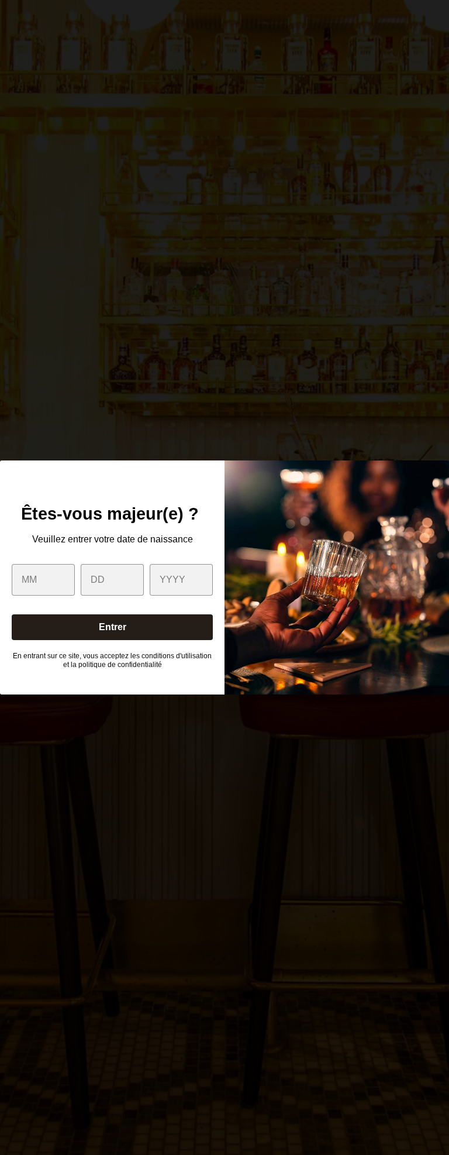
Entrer (112, 627)
